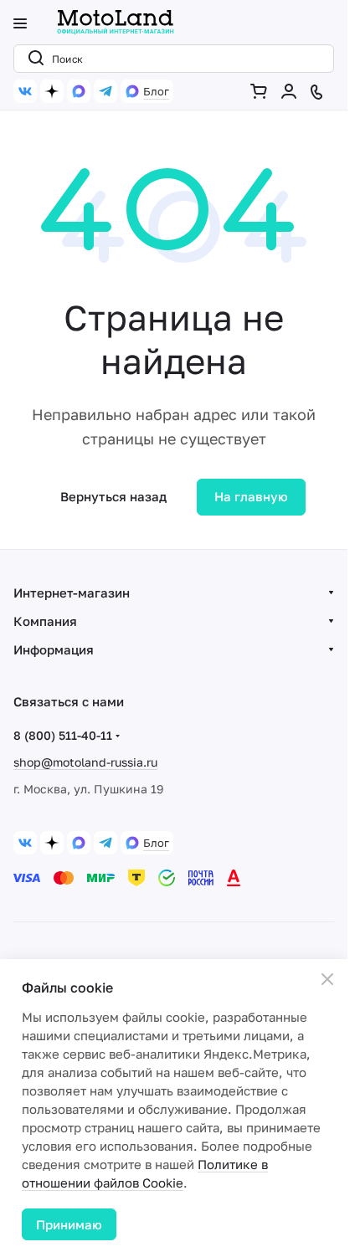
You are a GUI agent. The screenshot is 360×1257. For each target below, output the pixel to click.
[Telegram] (105, 91)
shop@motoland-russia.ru (85, 762)
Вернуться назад (113, 496)
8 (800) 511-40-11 (62, 735)
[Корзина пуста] (262, 91)
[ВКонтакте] (25, 91)
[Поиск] (32, 58)
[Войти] (292, 91)
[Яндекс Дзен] (52, 91)
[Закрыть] (327, 979)
